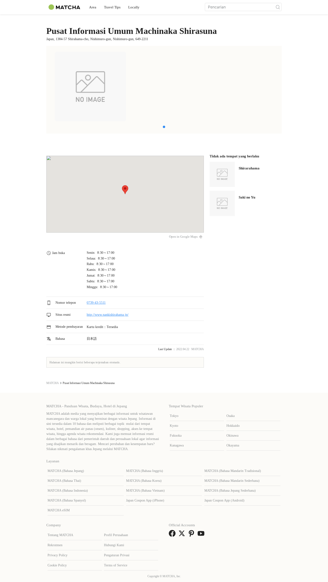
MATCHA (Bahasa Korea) (144, 481)
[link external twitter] (182, 535)
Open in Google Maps (183, 236)
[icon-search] (277, 7)
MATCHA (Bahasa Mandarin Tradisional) (232, 471)
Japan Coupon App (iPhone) (145, 500)
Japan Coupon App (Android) (224, 500)
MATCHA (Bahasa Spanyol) (67, 500)
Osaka (230, 416)
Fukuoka (176, 435)
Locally (134, 7)
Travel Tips (112, 7)
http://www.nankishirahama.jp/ (107, 314)
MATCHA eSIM (59, 510)
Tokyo (174, 416)
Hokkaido (233, 425)
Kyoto (174, 425)
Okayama (232, 445)
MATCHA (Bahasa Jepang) (66, 471)
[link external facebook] (173, 535)
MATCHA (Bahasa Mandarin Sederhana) (232, 481)
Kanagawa (177, 445)
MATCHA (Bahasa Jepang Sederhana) (230, 490)
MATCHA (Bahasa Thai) (64, 481)
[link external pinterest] (192, 535)
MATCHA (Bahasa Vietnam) (145, 490)
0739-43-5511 (96, 302)
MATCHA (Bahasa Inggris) (144, 471)
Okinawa (232, 435)
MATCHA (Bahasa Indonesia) (68, 490)
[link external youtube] (202, 535)
